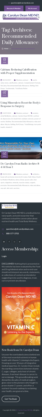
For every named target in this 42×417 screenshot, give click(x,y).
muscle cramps (24, 182)
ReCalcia (4, 86)
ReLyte (7, 124)
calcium (20, 83)
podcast (25, 80)
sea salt (3, 188)
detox (17, 180)
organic (32, 182)
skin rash (10, 188)
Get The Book (11, 399)
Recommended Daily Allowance (18, 86)
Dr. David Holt (16, 119)
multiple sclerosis (28, 119)
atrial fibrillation (6, 116)
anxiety (35, 113)
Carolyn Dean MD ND (25, 116)
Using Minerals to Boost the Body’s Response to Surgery (20, 104)
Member (19, 80)
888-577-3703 (12, 233)
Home (5, 48)
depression (7, 119)
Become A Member (14, 8)
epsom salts (29, 180)
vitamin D (9, 127)
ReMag (32, 86)
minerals (15, 182)
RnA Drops (20, 124)
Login (4, 256)
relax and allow (35, 185)
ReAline (8, 121)
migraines (8, 182)
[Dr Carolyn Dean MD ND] (21, 17)
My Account (32, 8)
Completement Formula (32, 83)
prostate (4, 185)
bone (6, 83)
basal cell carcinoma (7, 177)
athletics (36, 174)
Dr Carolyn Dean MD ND (24, 410)
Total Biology (28, 124)
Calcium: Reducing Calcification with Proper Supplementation (19, 71)
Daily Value (32, 177)
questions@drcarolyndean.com (22, 3)
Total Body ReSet (21, 88)
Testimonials (9, 88)
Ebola (22, 180)
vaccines (16, 188)
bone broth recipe (21, 177)
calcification (13, 83)
